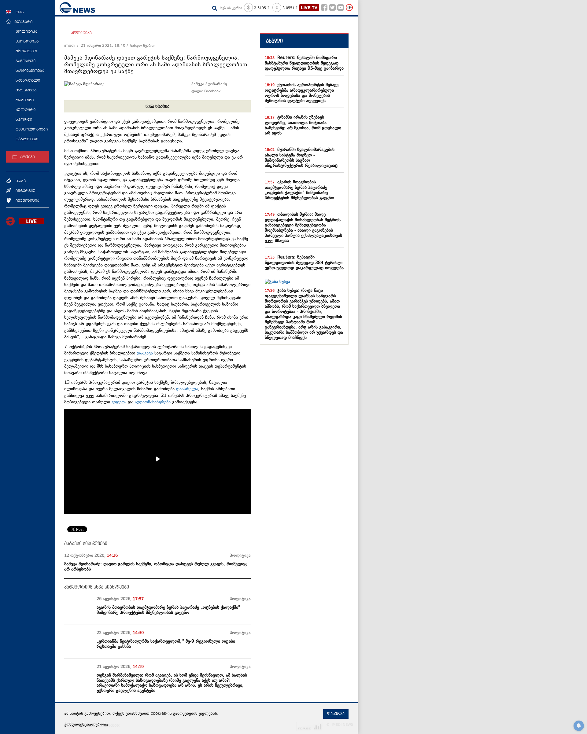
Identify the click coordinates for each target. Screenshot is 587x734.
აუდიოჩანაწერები (153, 402)
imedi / (72, 46)
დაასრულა (187, 389)
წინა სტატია (157, 107)
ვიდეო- (119, 402)
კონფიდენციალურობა (86, 725)
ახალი (274, 41)
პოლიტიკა (81, 33)
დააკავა (145, 353)
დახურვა (336, 714)
